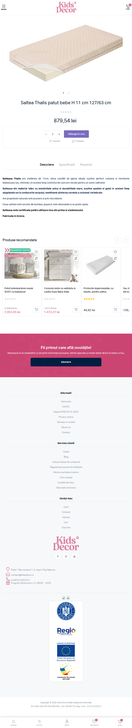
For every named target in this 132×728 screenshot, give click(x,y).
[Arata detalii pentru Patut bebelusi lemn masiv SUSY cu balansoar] (21, 265)
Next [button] (126, 240)
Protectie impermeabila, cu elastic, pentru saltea (98, 290)
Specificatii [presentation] (67, 164)
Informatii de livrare (66, 488)
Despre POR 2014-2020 (66, 412)
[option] (66, 55)
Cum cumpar (66, 477)
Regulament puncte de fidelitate (66, 467)
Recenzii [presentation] (86, 164)
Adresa (66, 517)
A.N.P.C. (66, 407)
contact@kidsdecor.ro (22, 575)
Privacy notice (66, 417)
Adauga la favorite (36, 252)
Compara (79, 141)
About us (66, 427)
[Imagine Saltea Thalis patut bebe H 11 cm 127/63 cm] (66, 55)
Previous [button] (118, 240)
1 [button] (63, 93)
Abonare (66, 362)
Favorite (56, 141)
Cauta (66, 452)
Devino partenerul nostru (66, 472)
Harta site (66, 402)
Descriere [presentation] (47, 164)
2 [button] (68, 93)
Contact (66, 432)
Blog (66, 457)
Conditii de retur (66, 483)
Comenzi (66, 512)
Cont (66, 507)
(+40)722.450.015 (20, 580)
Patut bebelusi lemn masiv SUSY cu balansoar (18, 290)
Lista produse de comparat (66, 462)
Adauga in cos (76, 134)
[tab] (47, 166)
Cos (66, 522)
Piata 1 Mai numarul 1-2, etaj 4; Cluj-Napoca (33, 570)
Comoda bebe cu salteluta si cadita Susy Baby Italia (59, 290)
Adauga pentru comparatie (36, 258)
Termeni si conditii (66, 422)
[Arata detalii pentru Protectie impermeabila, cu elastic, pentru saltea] (101, 265)
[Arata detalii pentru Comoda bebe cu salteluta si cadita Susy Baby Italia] (61, 265)
